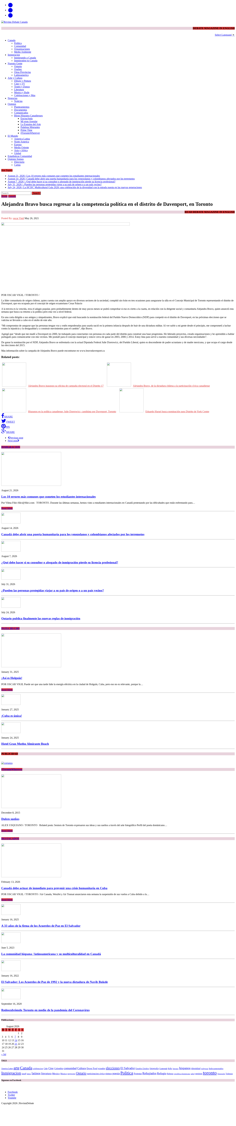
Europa (18, 144)
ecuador (101, 1068)
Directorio (19, 162)
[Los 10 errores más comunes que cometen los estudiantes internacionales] (31, 485)
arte (16, 1068)
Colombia (58, 1068)
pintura (108, 1073)
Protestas (138, 1073)
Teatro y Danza (22, 86)
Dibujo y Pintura (22, 80)
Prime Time (26, 130)
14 (16, 1040)
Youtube (12, 1097)
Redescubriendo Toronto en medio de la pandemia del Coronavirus (45, 1010)
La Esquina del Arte (31, 124)
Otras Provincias (22, 72)
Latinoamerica (21, 75)
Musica (63, 1073)
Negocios (12, 98)
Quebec (18, 69)
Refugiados (149, 1073)
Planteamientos (21, 107)
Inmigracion (14, 54)
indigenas (204, 1069)
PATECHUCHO (10, 628)
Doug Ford (92, 1068)
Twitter (11, 1094)
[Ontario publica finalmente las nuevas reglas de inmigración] (11, 606)
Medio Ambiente (22, 52)
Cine (51, 1068)
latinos (36, 1073)
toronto (210, 1072)
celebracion (38, 1068)
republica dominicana (182, 1074)
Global (17, 153)
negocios (71, 1073)
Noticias (18, 101)
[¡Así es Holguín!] (31, 666)
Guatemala (163, 1069)
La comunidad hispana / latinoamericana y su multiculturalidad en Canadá (51, 954)
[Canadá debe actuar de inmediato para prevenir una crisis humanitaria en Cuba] (31, 876)
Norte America (21, 141)
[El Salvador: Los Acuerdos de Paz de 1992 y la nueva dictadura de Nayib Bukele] (11, 970)
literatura (46, 1073)
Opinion (12, 104)
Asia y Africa (21, 150)
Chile (46, 1068)
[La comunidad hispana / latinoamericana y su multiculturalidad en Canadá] (11, 942)
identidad (196, 1068)
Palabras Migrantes (30, 127)
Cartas (17, 164)
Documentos (20, 109)
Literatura (19, 89)
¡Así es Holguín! (11, 678)
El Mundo (13, 136)
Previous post (16, 437)
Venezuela (221, 1074)
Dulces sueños (10, 819)
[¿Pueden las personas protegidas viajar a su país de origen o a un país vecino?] (11, 578)
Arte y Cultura (15, 78)
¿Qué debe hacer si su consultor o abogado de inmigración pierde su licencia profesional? (59, 562)
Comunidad (20, 46)
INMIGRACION (10, 447)
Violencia (229, 1074)
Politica (18, 43)
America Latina (22, 138)
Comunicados (21, 112)
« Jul (3, 1054)
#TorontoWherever (30, 133)
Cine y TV (19, 83)
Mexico (56, 1073)
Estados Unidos (142, 1068)
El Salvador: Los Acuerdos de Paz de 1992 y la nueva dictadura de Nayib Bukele (54, 982)
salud (193, 1074)
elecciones (113, 1068)
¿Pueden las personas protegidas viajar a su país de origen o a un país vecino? (52, 590)
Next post (12, 440)
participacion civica (96, 1073)
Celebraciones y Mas (24, 95)
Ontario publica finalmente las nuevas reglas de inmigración (40, 618)
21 (16, 1043)
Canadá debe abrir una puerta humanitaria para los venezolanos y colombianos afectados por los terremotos (72, 534)
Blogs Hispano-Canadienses (28, 115)
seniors (198, 1073)
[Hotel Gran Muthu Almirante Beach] (11, 732)
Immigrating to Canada (25, 60)
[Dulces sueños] (31, 807)
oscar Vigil (18, 218)
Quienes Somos (16, 159)
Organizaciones (22, 49)
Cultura (81, 1068)
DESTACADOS (10, 838)
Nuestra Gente (15, 63)
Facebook (13, 1092)
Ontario (18, 66)
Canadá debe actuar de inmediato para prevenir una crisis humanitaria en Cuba (54, 888)
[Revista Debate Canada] (118, 22)
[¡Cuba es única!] (11, 704)
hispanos (185, 1068)
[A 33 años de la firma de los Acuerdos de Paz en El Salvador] (11, 914)
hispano (176, 1069)
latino (29, 1074)
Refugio (161, 1073)
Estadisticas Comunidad (20, 156)
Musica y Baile (21, 92)
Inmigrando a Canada (25, 57)
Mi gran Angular (29, 121)
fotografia (154, 1068)
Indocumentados (216, 1068)
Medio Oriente (21, 147)
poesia (116, 1073)
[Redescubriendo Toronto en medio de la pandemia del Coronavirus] (11, 998)
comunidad (70, 1068)
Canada (11, 40)
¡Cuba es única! (11, 715)
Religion (170, 1074)
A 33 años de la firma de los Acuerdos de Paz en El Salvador (40, 925)
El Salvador (127, 1068)
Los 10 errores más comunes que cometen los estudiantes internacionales (48, 496)
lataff (24, 1074)
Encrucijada (27, 118)
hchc (170, 1068)
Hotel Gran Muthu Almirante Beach (25, 743)
